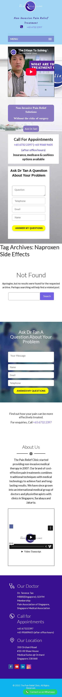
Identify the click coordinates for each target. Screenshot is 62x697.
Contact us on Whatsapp (42, 692)
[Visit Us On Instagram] (29, 668)
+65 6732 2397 (34, 27)
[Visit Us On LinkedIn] (23, 668)
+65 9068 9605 (43, 144)
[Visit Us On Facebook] (11, 668)
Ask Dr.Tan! (31, 128)
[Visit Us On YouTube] (17, 668)
